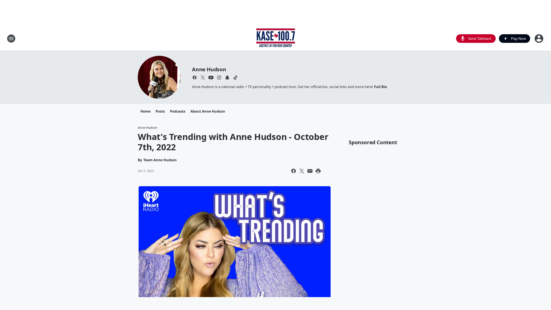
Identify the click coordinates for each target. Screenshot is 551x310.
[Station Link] (275, 38)
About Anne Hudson (207, 111)
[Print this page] (318, 171)
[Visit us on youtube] (211, 77)
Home (145, 111)
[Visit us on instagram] (219, 77)
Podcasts (177, 111)
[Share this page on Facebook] (294, 171)
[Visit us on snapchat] (227, 77)
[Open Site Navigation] (11, 38)
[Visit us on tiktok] (235, 77)
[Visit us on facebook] (194, 77)
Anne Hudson (209, 69)
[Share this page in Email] (310, 171)
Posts (160, 111)
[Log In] (539, 38)
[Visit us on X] (202, 77)
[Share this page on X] (302, 171)
